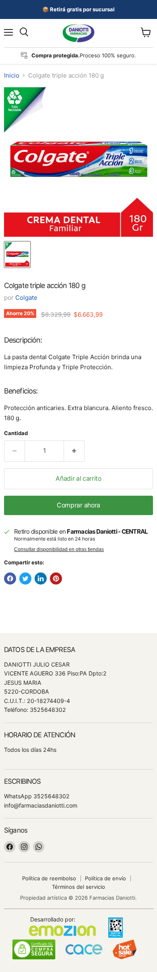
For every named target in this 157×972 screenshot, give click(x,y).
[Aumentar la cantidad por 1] (74, 450)
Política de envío (105, 878)
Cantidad (16, 433)
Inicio (11, 75)
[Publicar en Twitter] (25, 578)
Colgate (26, 297)
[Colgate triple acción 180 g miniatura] (17, 254)
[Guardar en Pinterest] (56, 578)
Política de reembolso (49, 878)
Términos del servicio (78, 887)
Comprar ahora (78, 505)
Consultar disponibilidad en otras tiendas (59, 549)
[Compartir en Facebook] (10, 578)
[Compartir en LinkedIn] (41, 578)
